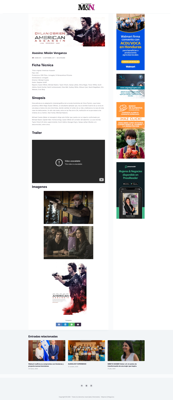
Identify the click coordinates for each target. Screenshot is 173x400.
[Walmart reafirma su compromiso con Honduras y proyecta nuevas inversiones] (46, 350)
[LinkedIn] (65, 324)
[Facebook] (59, 324)
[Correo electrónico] (78, 324)
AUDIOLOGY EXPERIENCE (77, 364)
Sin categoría (61, 58)
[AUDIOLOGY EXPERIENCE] (86, 350)
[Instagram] (86, 385)
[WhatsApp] (71, 324)
